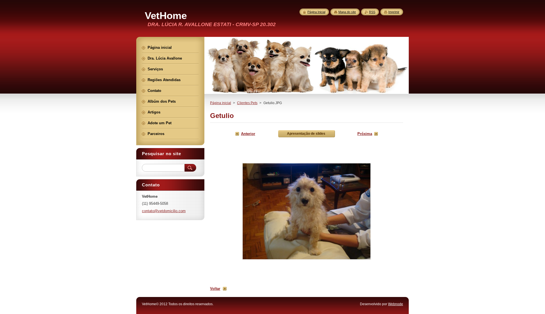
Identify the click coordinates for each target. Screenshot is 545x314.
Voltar (215, 288)
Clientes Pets (247, 103)
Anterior (248, 134)
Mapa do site (347, 12)
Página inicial (220, 103)
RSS (372, 12)
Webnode (395, 304)
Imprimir (393, 12)
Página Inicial (316, 12)
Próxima (364, 134)
